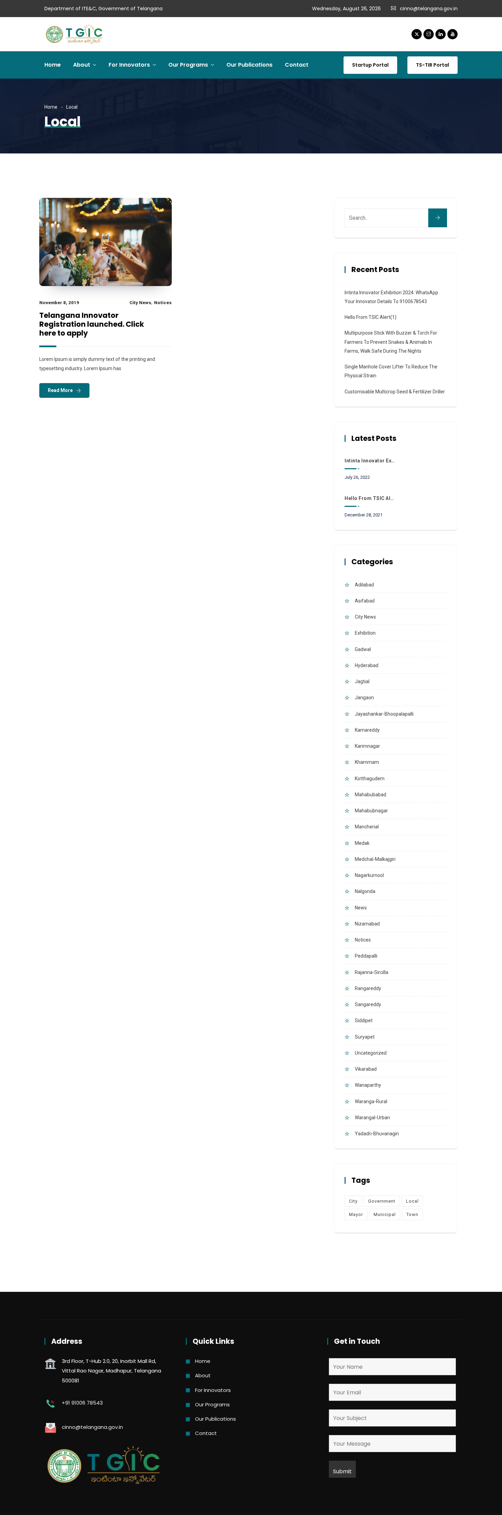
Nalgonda (365, 891)
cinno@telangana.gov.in (429, 8)
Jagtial (362, 681)
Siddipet (364, 1020)
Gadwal (363, 649)
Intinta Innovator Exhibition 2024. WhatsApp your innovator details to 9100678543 (370, 460)
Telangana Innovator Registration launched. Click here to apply (91, 324)
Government (381, 1201)
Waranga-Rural (371, 1101)
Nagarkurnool (369, 875)
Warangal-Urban (372, 1117)
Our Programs (188, 65)
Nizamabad (367, 923)
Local (412, 1201)
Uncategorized (371, 1053)
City (353, 1201)
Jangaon (364, 697)
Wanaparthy (368, 1085)
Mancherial (367, 826)
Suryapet (365, 1037)
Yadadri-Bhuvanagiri (377, 1133)
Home (52, 65)
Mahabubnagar (371, 810)
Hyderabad (366, 665)
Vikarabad (366, 1069)
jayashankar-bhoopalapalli (384, 714)
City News (140, 302)
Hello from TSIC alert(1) (370, 317)
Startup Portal (370, 65)
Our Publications (249, 65)
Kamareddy (367, 730)
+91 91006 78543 (82, 1402)
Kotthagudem (370, 778)
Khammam (367, 762)
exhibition (365, 633)
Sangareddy (368, 1004)
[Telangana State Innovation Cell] (75, 35)
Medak (362, 843)
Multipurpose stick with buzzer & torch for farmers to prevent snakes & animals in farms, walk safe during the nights (391, 342)
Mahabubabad (370, 794)
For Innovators (129, 65)
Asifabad (365, 601)
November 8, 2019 (59, 302)
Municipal (385, 1214)
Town (412, 1214)
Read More (60, 390)
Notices (163, 302)
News (361, 907)
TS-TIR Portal (432, 65)
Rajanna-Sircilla (371, 972)
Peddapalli (366, 956)
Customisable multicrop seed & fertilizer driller (395, 391)
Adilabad (364, 584)
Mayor (356, 1214)
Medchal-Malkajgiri (375, 859)
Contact (296, 65)
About (81, 65)
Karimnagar (367, 746)
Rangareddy (368, 988)
